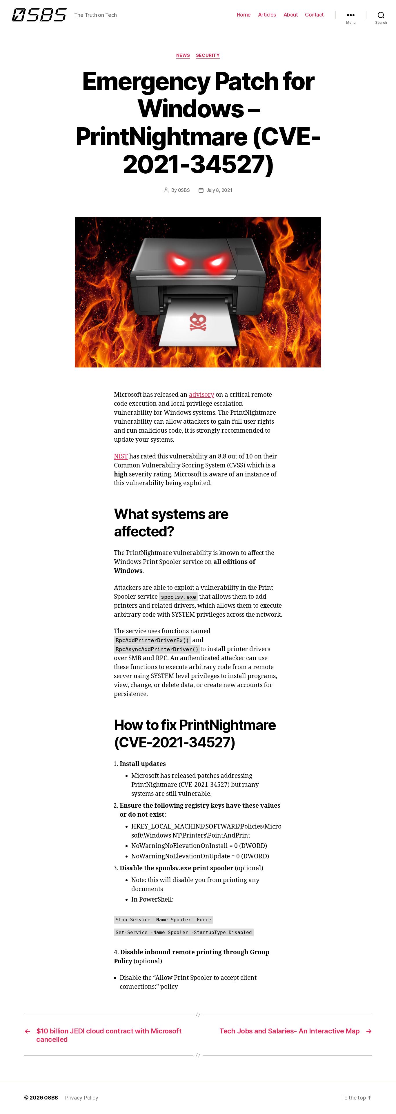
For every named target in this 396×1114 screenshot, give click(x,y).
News (183, 55)
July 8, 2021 (219, 190)
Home (244, 15)
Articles (267, 15)
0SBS (184, 190)
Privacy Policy (81, 1098)
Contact (314, 15)
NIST (121, 456)
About (291, 15)
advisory (201, 395)
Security (208, 55)
